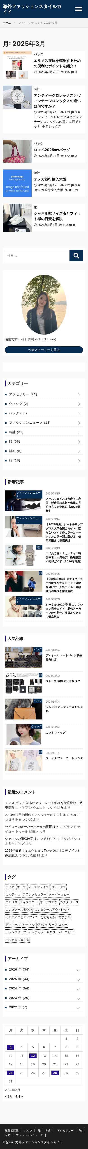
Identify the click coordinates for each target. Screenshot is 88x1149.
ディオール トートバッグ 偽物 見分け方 (64, 657)
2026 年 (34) (19, 969)
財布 (15, 451)
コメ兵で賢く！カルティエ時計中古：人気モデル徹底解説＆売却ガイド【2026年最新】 (64, 557)
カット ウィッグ (55, 732)
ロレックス (53, 126)
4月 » (19, 1096)
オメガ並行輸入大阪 (50, 179)
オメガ (73, 190)
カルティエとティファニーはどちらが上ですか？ (38, 917)
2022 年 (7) (18, 1007)
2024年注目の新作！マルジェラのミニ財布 (35, 815)
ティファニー (28, 902)
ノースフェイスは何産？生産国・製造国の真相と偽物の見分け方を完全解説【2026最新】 (63, 504)
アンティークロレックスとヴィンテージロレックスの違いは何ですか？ (57, 100)
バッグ (38, 54)
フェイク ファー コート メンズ (64, 758)
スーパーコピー (59, 894)
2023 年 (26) (19, 998)
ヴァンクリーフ (16, 932)
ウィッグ (18, 403)
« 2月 (9, 1096)
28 (55, 1073)
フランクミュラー (34, 894)
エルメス (11, 902)
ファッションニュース (30, 422)
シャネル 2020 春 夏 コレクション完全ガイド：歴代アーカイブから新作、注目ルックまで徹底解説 (64, 610)
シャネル (29, 924)
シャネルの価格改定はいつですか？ (30, 838)
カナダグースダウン (19, 909)
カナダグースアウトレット (52, 909)
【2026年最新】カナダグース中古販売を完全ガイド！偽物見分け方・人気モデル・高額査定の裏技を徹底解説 (64, 585)
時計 (37, 89)
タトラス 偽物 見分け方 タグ (63, 681)
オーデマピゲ (49, 902)
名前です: (12, 339)
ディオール (13, 924)
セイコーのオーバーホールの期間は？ (32, 826)
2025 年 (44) (19, 979)
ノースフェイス (38, 887)
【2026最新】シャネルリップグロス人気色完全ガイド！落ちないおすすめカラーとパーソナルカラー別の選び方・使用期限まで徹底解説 (64, 532)
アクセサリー (23, 394)
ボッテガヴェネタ (17, 939)
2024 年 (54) (19, 988)
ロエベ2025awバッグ (52, 149)
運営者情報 (12, 1130)
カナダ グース (69, 902)
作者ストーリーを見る (44, 350)
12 (33, 1056)
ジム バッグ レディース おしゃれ (64, 709)
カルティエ (13, 894)
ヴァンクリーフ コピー (52, 924)
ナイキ (10, 887)
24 (10, 1073)
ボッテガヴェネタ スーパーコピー (51, 932)
